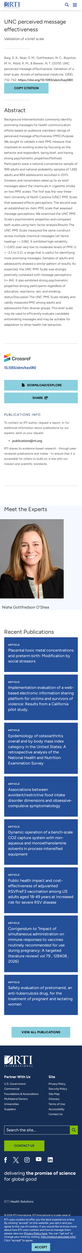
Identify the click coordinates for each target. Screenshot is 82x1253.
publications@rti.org (27, 441)
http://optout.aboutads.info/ (58, 1237)
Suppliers (10, 1109)
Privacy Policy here (35, 1233)
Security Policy (58, 1089)
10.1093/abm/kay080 (20, 367)
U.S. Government (15, 1084)
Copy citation (26, 88)
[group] (34, 564)
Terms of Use (57, 1104)
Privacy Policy (57, 1084)
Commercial (11, 1089)
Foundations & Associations (21, 1094)
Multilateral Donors (16, 1099)
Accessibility (56, 1109)
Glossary (54, 1099)
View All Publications (40, 1032)
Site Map (54, 1094)
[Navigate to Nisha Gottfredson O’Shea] (33, 560)
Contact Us (56, 1114)
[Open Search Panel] (67, 5)
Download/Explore (44, 385)
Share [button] (37, 398)
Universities (11, 1104)
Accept (42, 1247)
